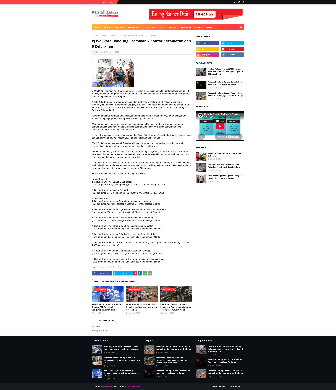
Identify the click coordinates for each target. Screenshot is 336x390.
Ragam (102, 35)
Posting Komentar (99, 330)
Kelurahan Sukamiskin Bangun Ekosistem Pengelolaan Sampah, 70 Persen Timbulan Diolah (175, 307)
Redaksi (102, 2)
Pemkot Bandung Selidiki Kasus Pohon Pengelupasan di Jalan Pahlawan (225, 83)
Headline (113, 267)
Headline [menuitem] (107, 27)
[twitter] (234, 2)
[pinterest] (243, 2)
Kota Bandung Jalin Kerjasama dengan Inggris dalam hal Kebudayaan (225, 176)
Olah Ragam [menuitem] (185, 27)
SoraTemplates (106, 386)
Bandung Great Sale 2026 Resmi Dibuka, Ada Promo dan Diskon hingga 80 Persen (121, 347)
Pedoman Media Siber (236, 386)
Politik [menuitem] (172, 27)
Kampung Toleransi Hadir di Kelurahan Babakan (225, 154)
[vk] (232, 54)
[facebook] (231, 2)
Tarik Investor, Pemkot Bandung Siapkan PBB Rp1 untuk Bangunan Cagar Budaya (107, 307)
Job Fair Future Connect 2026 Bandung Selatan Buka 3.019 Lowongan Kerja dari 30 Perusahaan (225, 71)
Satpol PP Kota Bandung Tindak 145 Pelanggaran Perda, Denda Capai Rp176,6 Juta (122, 360)
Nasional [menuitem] (119, 27)
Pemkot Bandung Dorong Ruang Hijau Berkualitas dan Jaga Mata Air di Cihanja (141, 307)
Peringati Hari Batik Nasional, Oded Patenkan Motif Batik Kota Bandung (224, 165)
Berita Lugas (98, 52)
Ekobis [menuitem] (162, 27)
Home (94, 2)
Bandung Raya (102, 267)
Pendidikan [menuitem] (150, 27)
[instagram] (239, 2)
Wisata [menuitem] (209, 27)
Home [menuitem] (96, 27)
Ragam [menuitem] (198, 27)
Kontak (110, 2)
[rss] (207, 49)
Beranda (95, 35)
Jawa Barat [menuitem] (133, 27)
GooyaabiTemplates (132, 386)
